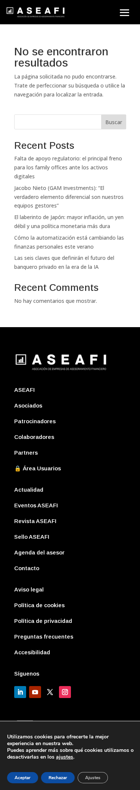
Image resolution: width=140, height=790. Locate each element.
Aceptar (23, 778)
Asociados (28, 405)
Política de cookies (39, 605)
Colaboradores (34, 437)
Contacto (26, 568)
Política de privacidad (43, 621)
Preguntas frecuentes (43, 636)
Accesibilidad (32, 652)
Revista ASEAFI (35, 521)
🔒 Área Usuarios (37, 468)
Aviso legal (29, 589)
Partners (26, 452)
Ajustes (92, 778)
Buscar (113, 122)
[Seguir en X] (50, 692)
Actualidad (28, 489)
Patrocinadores (35, 421)
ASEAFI (24, 390)
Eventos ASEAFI (36, 505)
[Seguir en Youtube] (35, 692)
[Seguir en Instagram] (65, 692)
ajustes (64, 757)
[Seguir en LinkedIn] (20, 692)
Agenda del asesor (39, 552)
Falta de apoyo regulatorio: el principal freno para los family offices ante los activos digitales (68, 167)
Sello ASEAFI (31, 537)
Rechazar (58, 778)
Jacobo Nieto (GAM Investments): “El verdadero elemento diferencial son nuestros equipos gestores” (69, 196)
